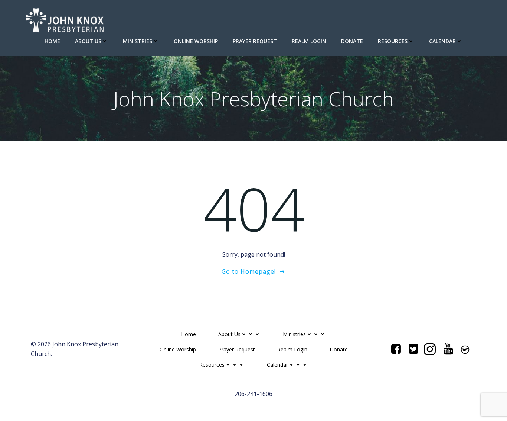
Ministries (137, 41)
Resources (393, 41)
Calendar (442, 41)
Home (52, 41)
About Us (88, 41)
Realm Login (309, 41)
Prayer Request (255, 41)
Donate (352, 41)
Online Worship (196, 41)
